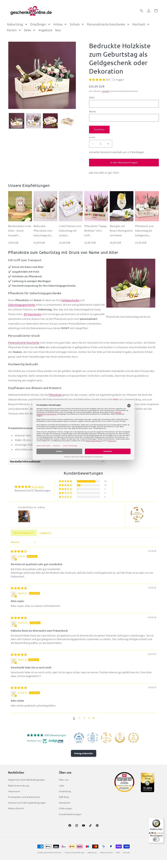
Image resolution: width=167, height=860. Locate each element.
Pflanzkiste (55, 394)
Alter (92, 97)
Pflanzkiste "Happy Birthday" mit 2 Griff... (95, 230)
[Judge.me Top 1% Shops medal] (120, 738)
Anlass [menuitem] (58, 24)
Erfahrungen (65, 808)
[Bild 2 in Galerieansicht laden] (33, 120)
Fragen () (45, 532)
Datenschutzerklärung (74, 852)
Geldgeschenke (70, 300)
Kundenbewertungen (70, 814)
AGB (118, 852)
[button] (141, 10)
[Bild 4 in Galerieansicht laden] (67, 120)
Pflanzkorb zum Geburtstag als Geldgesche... (144, 230)
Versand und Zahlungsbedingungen (27, 802)
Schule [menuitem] (75, 24)
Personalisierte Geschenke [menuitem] (106, 24)
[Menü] (162, 820)
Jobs (61, 785)
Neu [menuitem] (58, 30)
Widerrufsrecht (16, 808)
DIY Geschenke (32, 314)
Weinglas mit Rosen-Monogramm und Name (121, 230)
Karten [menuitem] (12, 30)
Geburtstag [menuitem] (15, 24)
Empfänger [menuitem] (38, 24)
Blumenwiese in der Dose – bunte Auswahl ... (19, 230)
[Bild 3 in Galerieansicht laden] (50, 120)
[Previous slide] (12, 215)
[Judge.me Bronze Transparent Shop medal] (137, 513)
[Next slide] (154, 215)
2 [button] (79, 718)
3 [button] (84, 718)
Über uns (64, 779)
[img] (19, 551)
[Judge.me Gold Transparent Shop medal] (106, 738)
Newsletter (65, 802)
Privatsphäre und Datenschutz (24, 797)
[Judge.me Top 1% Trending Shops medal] (133, 738)
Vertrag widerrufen (83, 753)
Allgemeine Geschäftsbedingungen (26, 779)
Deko (116, 399)
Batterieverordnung (18, 785)
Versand (105, 91)
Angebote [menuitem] (45, 30)
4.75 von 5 (38, 486)
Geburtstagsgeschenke (21, 304)
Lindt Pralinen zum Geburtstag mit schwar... (70, 230)
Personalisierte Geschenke (23, 342)
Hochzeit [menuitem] (138, 24)
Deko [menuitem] (27, 30)
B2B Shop (64, 797)
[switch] (156, 839)
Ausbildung (65, 791)
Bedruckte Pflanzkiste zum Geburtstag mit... (43, 230)
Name (92, 111)
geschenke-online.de (52, 852)
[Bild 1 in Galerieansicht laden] (16, 120)
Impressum (14, 791)
